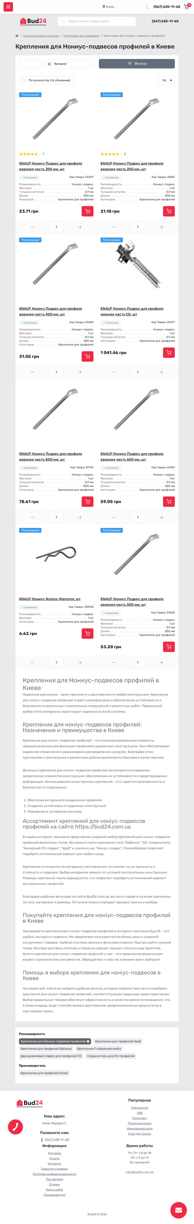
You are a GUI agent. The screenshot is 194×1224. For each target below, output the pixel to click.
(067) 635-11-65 (167, 7)
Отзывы (54, 1184)
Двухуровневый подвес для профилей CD (51, 1056)
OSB (139, 1113)
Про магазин (54, 1179)
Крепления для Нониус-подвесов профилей (53, 1041)
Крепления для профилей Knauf (44, 1073)
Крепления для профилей (81, 35)
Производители (54, 1195)
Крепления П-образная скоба (99, 1048)
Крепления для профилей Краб (118, 1041)
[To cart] (87, 211)
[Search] (63, 21)
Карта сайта (54, 1189)
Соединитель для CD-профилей (111, 1056)
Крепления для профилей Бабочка (46, 1048)
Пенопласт (139, 1118)
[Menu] (8, 7)
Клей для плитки (139, 1133)
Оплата (54, 1158)
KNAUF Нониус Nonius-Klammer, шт (50, 599)
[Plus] (80, 227)
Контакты (54, 1163)
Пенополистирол (139, 1123)
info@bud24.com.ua (139, 1172)
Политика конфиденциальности (54, 1174)
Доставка (54, 1153)
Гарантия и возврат (54, 1168)
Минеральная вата (140, 1128)
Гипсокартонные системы (41, 35)
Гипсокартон (139, 1107)
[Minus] (32, 227)
